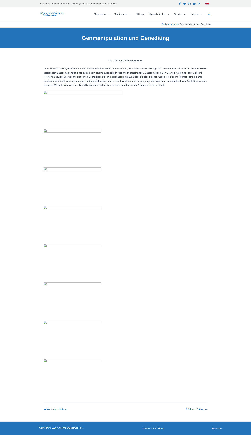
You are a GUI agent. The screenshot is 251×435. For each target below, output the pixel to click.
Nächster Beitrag (196, 409)
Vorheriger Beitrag (55, 409)
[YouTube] (194, 3)
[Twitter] (184, 3)
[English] (207, 3)
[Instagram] (189, 3)
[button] (209, 14)
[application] (107, 14)
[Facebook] (179, 3)
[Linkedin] (199, 3)
